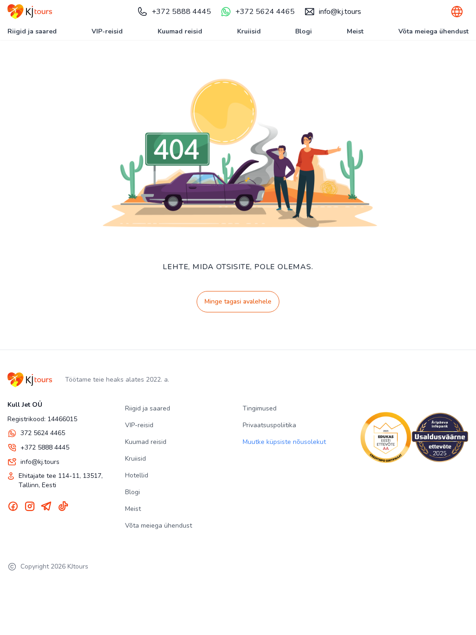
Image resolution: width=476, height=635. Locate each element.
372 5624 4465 (42, 433)
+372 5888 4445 (181, 12)
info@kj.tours (340, 12)
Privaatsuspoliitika (269, 425)
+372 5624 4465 (265, 12)
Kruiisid (249, 31)
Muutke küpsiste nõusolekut (284, 441)
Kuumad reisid (180, 31)
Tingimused (260, 408)
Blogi (303, 31)
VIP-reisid (107, 31)
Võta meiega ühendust (433, 31)
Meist (355, 31)
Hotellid (136, 475)
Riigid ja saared (32, 31)
